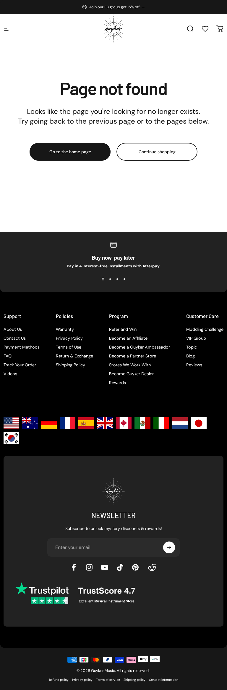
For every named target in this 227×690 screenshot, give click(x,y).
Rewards (117, 382)
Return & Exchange (74, 356)
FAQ (8, 356)
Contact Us (15, 338)
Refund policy (59, 680)
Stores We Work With (130, 365)
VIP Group (196, 338)
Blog (190, 356)
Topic (191, 347)
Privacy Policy (69, 338)
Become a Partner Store (132, 356)
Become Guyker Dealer (131, 373)
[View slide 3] (117, 279)
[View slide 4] (124, 279)
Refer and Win (123, 329)
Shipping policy (134, 680)
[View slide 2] (110, 279)
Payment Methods (22, 347)
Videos (10, 373)
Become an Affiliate (128, 338)
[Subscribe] (169, 547)
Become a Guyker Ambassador (139, 347)
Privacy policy (82, 680)
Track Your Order (20, 365)
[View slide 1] (102, 279)
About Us (13, 329)
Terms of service (108, 680)
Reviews (194, 365)
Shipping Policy (70, 365)
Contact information (163, 680)
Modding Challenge (204, 329)
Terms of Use (68, 347)
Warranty (65, 329)
